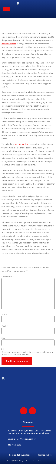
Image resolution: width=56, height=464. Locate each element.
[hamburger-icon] (6, 9)
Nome (5, 314)
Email (4, 326)
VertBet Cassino (8, 43)
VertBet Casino (21, 144)
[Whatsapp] (32, 410)
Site (3, 338)
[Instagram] (23, 410)
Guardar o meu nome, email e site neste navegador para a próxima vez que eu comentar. (27, 353)
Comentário (7, 277)
